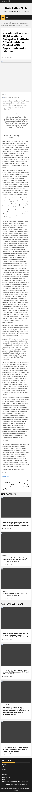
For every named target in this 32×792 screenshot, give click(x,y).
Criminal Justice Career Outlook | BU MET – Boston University (14, 594)
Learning (4, 769)
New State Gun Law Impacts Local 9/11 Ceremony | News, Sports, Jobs (8, 485)
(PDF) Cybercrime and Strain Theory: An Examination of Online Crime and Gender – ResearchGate (15, 749)
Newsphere (23, 788)
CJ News (4, 668)
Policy (3, 772)
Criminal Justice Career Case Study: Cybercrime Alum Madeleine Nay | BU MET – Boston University (14, 559)
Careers (4, 30)
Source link (5, 477)
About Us (16, 784)
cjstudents (16, 8)
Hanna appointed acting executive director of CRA (24, 484)
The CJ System (6, 705)
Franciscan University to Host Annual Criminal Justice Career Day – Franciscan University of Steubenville (15, 524)
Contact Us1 (23, 784)
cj (11, 57)
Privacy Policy (9, 784)
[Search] (30, 17)
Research (4, 774)
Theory (4, 745)
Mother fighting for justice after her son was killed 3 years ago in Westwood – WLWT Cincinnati (16, 672)
